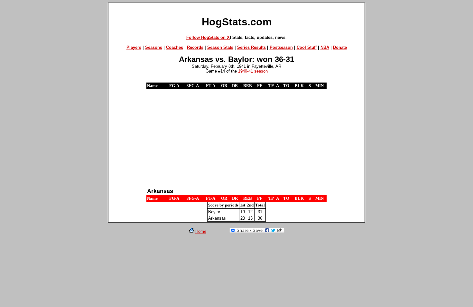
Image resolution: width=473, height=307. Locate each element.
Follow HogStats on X (208, 37)
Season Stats (220, 47)
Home (200, 231)
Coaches (174, 47)
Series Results (251, 47)
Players (133, 47)
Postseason (281, 47)
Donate (340, 47)
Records (195, 47)
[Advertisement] (236, 138)
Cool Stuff (307, 47)
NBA (324, 47)
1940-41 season (253, 71)
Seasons (153, 47)
